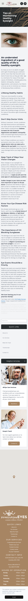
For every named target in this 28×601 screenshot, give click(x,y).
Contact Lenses (14, 549)
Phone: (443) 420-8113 (14, 564)
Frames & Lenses (14, 547)
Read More (14, 404)
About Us (5, 333)
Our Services (6, 338)
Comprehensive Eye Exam (14, 542)
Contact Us (5, 352)
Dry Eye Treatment (14, 551)
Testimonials (6, 347)
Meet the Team (7, 343)
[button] (2, 4)
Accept (14, 597)
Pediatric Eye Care (14, 545)
